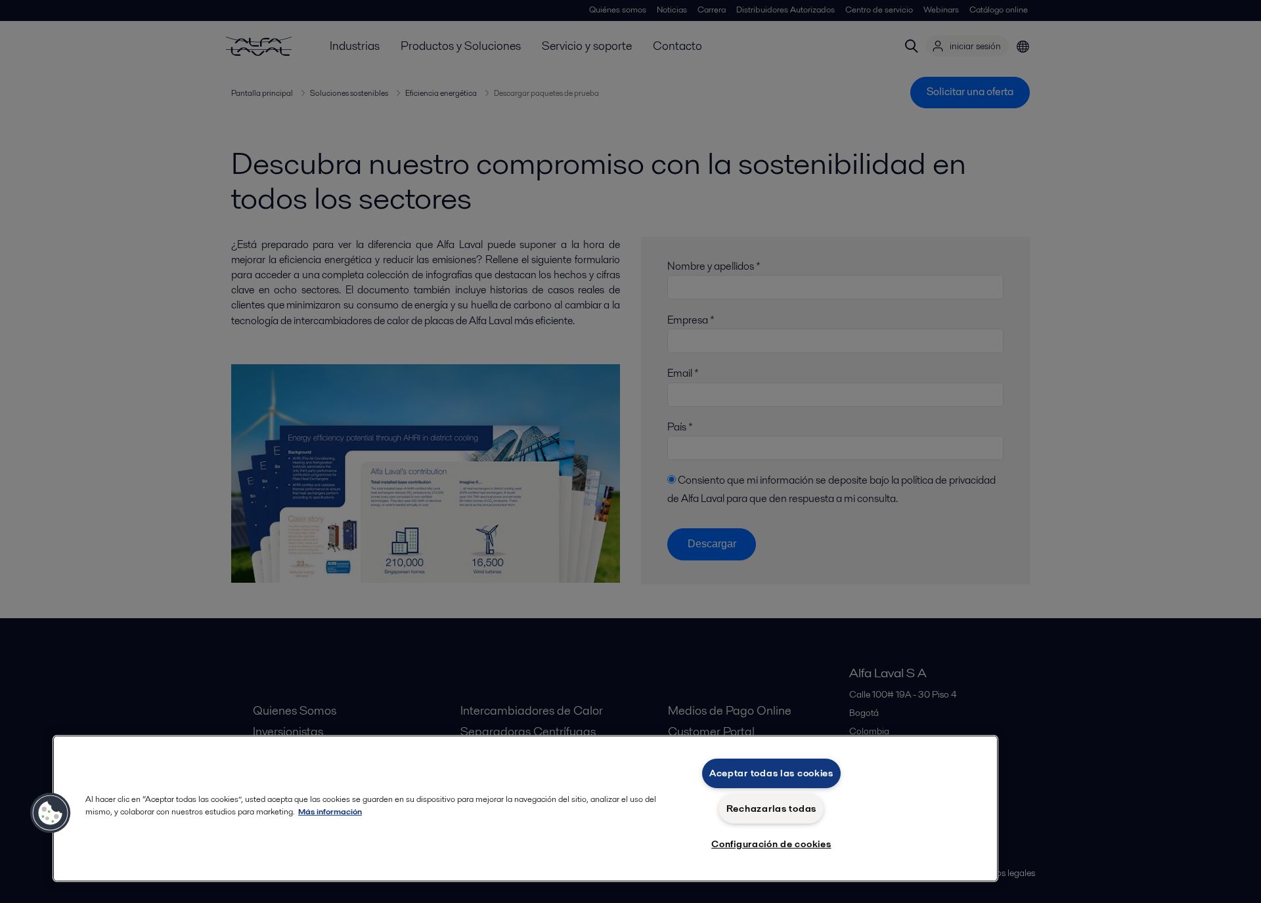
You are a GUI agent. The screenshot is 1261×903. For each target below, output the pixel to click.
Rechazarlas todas (771, 808)
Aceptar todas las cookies (771, 773)
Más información (330, 811)
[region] (525, 808)
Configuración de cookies (771, 843)
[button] (51, 813)
